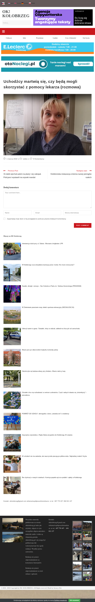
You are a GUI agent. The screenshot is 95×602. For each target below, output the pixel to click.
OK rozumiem (74, 600)
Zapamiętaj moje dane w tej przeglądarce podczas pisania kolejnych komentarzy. (36, 219)
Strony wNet (58, 588)
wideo (25, 159)
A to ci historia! (70, 38)
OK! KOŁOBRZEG (15, 13)
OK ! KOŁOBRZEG (26, 588)
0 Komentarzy (38, 159)
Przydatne (39, 38)
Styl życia (86, 38)
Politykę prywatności (60, 600)
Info (24, 38)
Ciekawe (9, 38)
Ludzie (55, 38)
